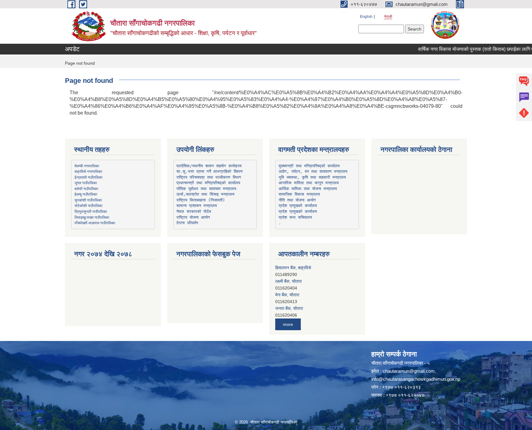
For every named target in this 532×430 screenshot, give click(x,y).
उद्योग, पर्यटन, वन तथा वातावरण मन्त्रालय (313, 171)
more (288, 324)
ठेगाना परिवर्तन (187, 223)
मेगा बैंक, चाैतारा (287, 281)
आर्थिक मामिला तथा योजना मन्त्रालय (308, 188)
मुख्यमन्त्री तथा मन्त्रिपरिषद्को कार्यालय (309, 166)
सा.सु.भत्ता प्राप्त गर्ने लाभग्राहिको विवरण (209, 171)
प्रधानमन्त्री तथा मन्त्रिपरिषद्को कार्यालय (208, 183)
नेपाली (388, 16)
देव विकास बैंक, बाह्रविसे (293, 308)
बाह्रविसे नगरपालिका (88, 171)
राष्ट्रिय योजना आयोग (193, 217)
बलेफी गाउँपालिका (86, 188)
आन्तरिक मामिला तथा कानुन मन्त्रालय (309, 183)
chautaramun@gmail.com (409, 371)
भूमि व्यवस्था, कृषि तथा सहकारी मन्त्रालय (312, 177)
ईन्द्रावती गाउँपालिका (89, 177)
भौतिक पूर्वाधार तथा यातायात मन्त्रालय (206, 188)
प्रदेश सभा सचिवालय (295, 217)
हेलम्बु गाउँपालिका (86, 194)
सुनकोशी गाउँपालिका (88, 199)
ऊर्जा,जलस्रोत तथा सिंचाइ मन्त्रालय (205, 194)
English (366, 16)
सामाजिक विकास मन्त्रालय (299, 194)
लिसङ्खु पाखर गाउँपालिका (92, 217)
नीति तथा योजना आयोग (297, 200)
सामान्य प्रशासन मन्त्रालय (196, 205)
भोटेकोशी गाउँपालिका (89, 205)
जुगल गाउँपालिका (86, 182)
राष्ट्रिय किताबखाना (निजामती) (200, 200)
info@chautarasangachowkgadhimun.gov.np (415, 379)
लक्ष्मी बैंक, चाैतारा (288, 267)
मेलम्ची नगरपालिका (87, 165)
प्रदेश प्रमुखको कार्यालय (298, 205)
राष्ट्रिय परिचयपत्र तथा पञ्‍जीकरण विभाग (208, 177)
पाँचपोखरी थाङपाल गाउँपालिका (95, 222)
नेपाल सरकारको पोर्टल (193, 211)
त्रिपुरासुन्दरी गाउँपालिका (91, 211)
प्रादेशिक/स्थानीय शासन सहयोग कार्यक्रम (209, 166)
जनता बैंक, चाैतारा (289, 294)
